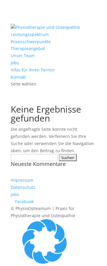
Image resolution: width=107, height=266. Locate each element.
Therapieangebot (28, 48)
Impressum (22, 180)
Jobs (15, 63)
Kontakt (18, 77)
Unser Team (23, 55)
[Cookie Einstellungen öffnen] (44, 262)
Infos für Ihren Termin (33, 70)
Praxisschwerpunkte (31, 41)
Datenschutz (23, 187)
